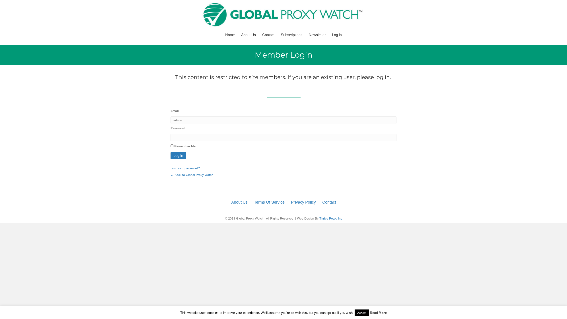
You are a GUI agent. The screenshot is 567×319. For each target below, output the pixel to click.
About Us (248, 35)
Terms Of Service (269, 202)
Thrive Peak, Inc (330, 218)
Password (178, 128)
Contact (268, 35)
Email (175, 111)
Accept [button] (361, 313)
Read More (378, 313)
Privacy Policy (303, 202)
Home (230, 35)
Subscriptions (291, 35)
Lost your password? (185, 168)
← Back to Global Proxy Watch (192, 175)
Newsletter (317, 35)
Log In (337, 35)
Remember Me (184, 146)
